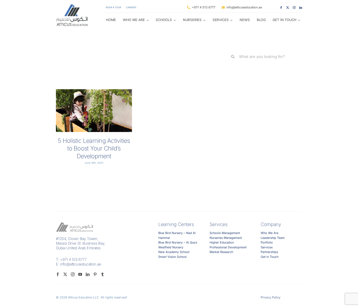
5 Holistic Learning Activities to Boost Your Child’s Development (94, 148)
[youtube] (80, 274)
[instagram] (294, 7)
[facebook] (281, 7)
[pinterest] (95, 274)
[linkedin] (300, 7)
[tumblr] (102, 274)
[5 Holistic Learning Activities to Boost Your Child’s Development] (94, 110)
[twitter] (287, 7)
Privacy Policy (270, 297)
